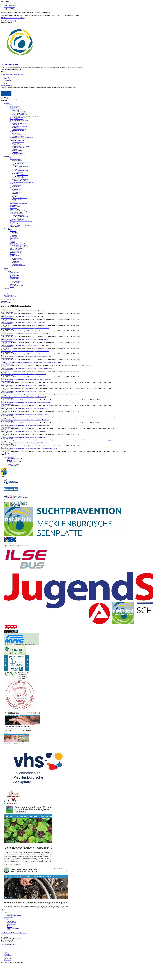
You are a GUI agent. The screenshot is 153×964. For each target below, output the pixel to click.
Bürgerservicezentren (15, 159)
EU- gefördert (16, 133)
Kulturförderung (17, 258)
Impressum (6, 77)
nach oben (3, 910)
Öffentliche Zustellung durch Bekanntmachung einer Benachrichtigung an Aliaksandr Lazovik (24, 408)
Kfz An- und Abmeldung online (21, 179)
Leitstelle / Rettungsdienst (16, 213)
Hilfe (5, 957)
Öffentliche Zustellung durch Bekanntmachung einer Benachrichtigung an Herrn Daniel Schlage (25, 345)
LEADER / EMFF (15, 255)
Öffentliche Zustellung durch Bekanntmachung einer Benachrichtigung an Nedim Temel (23, 437)
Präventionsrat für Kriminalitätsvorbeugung (21, 221)
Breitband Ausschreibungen (20, 114)
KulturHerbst (16, 262)
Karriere (6, 268)
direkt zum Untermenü (9, 8)
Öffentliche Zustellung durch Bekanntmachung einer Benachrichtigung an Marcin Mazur (23, 391)
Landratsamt (13, 231)
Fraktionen (13, 284)
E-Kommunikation (15, 206)
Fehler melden (7, 80)
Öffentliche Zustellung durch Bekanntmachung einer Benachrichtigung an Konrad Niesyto (23, 431)
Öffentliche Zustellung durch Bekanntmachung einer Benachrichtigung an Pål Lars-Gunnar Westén (26, 333)
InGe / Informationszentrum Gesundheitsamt (21, 225)
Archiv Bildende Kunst (19, 265)
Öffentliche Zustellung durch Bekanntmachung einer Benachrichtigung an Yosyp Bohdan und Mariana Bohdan (29, 448)
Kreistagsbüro (13, 274)
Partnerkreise (13, 236)
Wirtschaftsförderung (15, 252)
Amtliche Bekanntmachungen (20, 123)
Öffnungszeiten (17, 185)
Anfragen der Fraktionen (16, 285)
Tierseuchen (13, 139)
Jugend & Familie (17, 192)
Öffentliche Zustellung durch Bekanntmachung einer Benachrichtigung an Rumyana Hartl (23, 385)
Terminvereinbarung (9, 64)
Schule (15, 149)
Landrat (15, 232)
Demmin (15, 165)
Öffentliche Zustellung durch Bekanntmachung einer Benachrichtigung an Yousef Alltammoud (24, 339)
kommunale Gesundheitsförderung (19, 246)
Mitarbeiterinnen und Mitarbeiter (18, 203)
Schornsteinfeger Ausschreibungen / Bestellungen (25, 116)
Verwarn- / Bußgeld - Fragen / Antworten (23, 182)
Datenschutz (7, 78)
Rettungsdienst (17, 218)
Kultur (15, 200)
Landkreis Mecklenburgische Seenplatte (14, 933)
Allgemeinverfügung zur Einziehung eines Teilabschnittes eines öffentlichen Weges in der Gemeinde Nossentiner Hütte (31, 362)
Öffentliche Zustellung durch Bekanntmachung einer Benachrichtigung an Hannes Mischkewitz (25, 420)
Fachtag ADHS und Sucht (16, 119)
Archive (12, 202)
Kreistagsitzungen (14, 275)
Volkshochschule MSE (16, 251)
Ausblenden (4, 20)
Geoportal (12, 242)
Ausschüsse (16, 282)
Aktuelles (6, 103)
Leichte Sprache (11, 914)
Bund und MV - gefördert (19, 134)
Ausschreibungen (14, 110)
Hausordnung (13, 208)
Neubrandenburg (17, 160)
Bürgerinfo (6, 156)
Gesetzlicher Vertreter (18, 130)
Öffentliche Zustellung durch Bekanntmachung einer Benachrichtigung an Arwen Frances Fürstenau (26, 402)
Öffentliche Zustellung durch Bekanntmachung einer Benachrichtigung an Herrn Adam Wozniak (25, 351)
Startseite (6, 912)
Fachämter (12, 183)
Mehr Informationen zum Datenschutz (10, 88)
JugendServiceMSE (15, 249)
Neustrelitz (16, 173)
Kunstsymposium (17, 264)
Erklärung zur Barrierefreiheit (14, 915)
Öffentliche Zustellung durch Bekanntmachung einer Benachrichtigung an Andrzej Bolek (23, 374)
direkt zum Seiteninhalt (9, 9)
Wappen (12, 239)
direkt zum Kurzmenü (9, 4)
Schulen (15, 195)
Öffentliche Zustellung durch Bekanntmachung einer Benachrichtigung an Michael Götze (23, 310)
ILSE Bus (12, 222)
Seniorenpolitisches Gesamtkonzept (19, 245)
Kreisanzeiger (13, 107)
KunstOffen (16, 261)
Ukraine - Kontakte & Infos (17, 140)
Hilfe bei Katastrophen (22, 216)
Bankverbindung (14, 209)
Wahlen (12, 267)
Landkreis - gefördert (18, 136)
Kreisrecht (16, 127)
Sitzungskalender (14, 277)
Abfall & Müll (17, 189)
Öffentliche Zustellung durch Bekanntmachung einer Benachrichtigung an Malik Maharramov (24, 443)
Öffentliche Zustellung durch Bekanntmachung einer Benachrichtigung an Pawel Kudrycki (23, 397)
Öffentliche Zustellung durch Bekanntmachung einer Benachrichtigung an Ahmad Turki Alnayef (25, 425)
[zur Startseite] (13, 74)
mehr (78, 313)
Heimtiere (15, 152)
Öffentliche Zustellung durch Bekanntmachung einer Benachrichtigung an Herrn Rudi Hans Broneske (26, 356)
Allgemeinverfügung (18, 144)
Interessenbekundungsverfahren (18, 117)
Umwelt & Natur (17, 199)
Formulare (12, 188)
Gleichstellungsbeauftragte (17, 219)
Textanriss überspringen (7, 312)
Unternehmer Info (17, 150)
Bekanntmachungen (15, 121)
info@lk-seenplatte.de (10, 944)
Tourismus (12, 254)
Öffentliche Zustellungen (19, 129)
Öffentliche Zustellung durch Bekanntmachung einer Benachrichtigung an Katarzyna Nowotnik (25, 414)
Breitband (12, 241)
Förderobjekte (13, 132)
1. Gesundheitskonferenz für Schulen (19, 120)
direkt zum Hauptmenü (9, 7)
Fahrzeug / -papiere (18, 153)
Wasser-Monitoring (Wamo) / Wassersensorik (21, 137)
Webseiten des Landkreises (17, 248)
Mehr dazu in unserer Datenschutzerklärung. (13, 18)
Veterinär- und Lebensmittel (20, 198)
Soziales (15, 196)
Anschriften (16, 186)
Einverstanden (11, 20)
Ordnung (15, 193)
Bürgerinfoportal (14, 278)
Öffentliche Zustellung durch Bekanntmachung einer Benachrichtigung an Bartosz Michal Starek (25, 328)
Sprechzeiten (20, 163)
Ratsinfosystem (17, 279)
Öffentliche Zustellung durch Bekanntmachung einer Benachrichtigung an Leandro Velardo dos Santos (27, 368)
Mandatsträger (17, 281)
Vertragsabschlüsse (21, 113)
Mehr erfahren (4, 72)
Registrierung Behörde (19, 155)
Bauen (15, 190)
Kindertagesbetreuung (18, 147)
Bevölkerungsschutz (18, 215)
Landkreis (6, 228)
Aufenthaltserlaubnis (18, 142)
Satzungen (16, 124)
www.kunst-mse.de (18, 259)
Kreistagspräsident (14, 272)
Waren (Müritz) (17, 169)
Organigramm (13, 205)
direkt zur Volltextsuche (10, 5)
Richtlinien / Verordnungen (20, 126)
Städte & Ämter (14, 238)
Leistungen (16, 143)
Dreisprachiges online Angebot (21, 146)
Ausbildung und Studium (16, 109)
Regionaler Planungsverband (17, 244)
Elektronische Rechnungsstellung (18, 211)
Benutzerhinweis (8, 955)
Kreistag (6, 269)
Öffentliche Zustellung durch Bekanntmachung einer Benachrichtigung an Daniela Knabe (23, 322)
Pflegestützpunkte (14, 226)
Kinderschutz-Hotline (15, 223)
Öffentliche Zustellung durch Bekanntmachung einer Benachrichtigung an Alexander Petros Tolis (25, 379)
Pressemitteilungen (15, 106)
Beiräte (12, 287)
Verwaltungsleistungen (16, 212)
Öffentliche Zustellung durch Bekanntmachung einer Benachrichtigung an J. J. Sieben (22, 316)
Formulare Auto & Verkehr (20, 180)
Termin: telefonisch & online (20, 177)
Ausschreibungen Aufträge (20, 111)
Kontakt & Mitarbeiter (22, 162)
